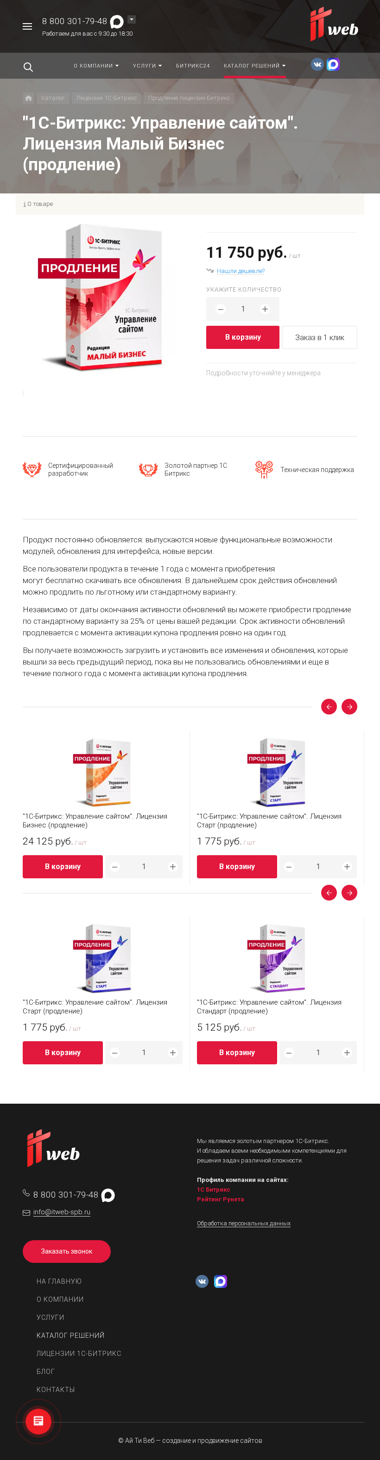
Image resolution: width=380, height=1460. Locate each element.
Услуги (50, 1317)
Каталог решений (71, 1335)
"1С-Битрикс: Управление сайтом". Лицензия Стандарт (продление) (269, 1006)
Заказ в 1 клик (319, 337)
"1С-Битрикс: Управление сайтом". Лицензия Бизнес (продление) (95, 820)
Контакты (56, 1389)
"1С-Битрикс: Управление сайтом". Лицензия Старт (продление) (269, 820)
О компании (60, 1299)
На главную (59, 1281)
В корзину (243, 337)
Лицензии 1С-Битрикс (79, 1353)
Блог (46, 1371)
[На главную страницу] (335, 25)
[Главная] (28, 98)
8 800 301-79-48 (75, 21)
